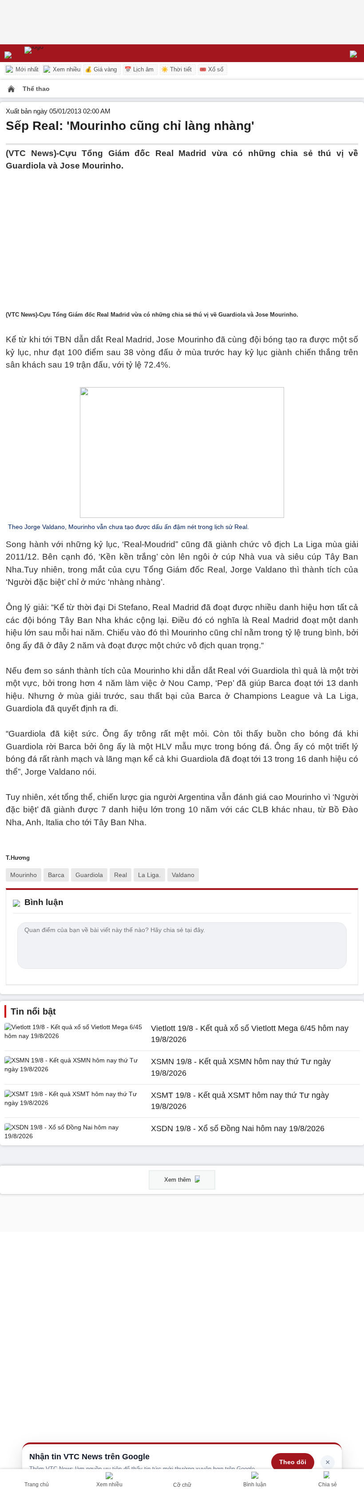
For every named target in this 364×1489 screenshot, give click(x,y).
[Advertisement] (182, 234)
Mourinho (23, 874)
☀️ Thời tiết (176, 69)
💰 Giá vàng (101, 69)
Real (120, 874)
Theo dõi (292, 1461)
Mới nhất (26, 69)
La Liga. (149, 874)
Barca (56, 874)
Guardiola (89, 874)
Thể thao (36, 88)
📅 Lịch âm (139, 69)
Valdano (183, 874)
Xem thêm (178, 1179)
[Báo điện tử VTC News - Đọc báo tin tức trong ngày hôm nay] (54, 53)
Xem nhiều (65, 69)
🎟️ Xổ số (211, 69)
